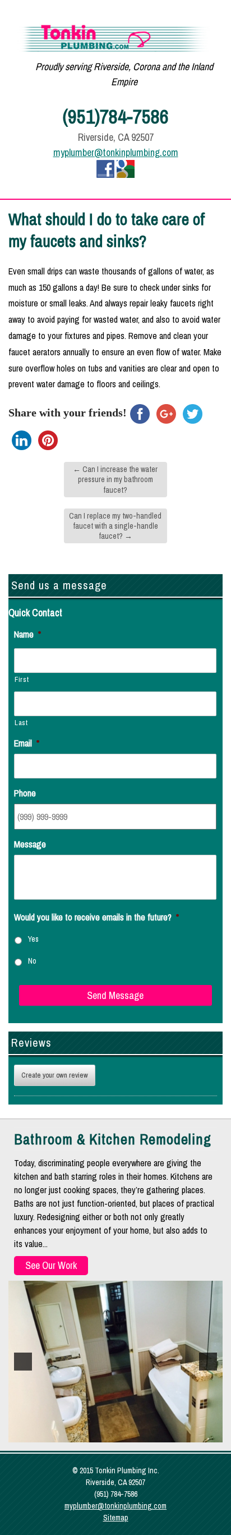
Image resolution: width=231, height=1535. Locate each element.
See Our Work (51, 1265)
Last (21, 722)
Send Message (115, 995)
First (22, 679)
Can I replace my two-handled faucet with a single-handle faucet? (115, 526)
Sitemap (115, 1518)
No (32, 961)
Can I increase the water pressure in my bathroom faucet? (115, 479)
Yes (33, 939)
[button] (23, 1362)
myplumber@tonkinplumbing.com (115, 152)
